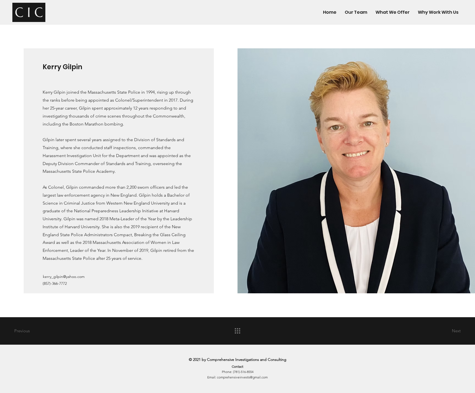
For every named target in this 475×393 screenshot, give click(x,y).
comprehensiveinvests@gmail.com (242, 377)
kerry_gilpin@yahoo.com (64, 276)
